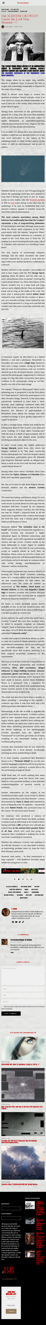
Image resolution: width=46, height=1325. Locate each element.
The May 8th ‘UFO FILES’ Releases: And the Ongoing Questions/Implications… (19, 1142)
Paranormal (13, 11)
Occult (26, 892)
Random (23, 11)
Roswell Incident (37, 200)
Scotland (29, 895)
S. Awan (10, 26)
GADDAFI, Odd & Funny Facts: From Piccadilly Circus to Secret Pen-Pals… (40, 1257)
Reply (12, 952)
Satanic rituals (9, 895)
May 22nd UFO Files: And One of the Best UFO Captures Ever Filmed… (22, 1108)
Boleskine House (26, 887)
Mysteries (34, 889)
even (13, 203)
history (37, 887)
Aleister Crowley (12, 887)
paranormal (35, 892)
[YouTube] (16, 922)
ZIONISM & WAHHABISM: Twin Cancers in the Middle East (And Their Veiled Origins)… (40, 1208)
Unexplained (24, 898)
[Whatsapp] (27, 879)
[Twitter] (18, 879)
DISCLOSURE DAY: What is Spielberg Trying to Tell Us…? (20, 1064)
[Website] (23, 922)
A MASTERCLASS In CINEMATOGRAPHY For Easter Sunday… (40, 1223)
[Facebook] (14, 879)
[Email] (31, 879)
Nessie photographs (14, 892)
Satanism (20, 895)
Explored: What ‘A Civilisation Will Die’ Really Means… (20, 1184)
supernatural (39, 895)
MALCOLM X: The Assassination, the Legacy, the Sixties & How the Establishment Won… (40, 1240)
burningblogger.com (9, 1279)
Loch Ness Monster (15, 889)
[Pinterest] (23, 879)
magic (26, 889)
